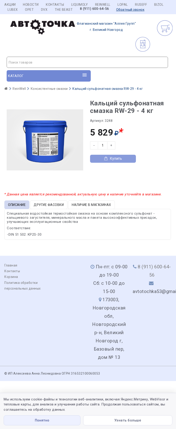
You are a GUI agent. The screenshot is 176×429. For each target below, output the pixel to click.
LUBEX (13, 9)
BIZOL (159, 4)
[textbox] (87, 62)
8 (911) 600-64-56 (94, 9)
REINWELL (102, 4)
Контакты (55, 4)
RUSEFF (141, 4)
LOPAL (123, 4)
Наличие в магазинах (91, 205)
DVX (44, 9)
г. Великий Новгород (106, 27)
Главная (10, 265)
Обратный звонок (130, 9)
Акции (10, 4)
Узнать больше (127, 420)
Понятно (42, 420)
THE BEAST (64, 9)
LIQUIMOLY (79, 4)
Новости (31, 4)
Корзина (11, 277)
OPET (29, 9)
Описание (17, 205)
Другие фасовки (49, 205)
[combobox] (87, 62)
